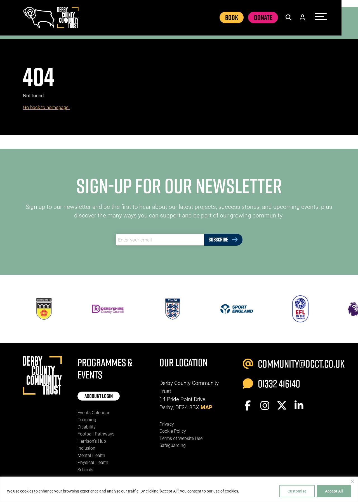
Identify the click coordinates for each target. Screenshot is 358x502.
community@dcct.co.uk (295, 364)
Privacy (166, 424)
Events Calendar (93, 412)
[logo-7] (162, 309)
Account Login (98, 396)
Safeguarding (172, 445)
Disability (86, 427)
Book (231, 17)
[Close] (352, 481)
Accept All (334, 491)
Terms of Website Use (180, 438)
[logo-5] (34, 309)
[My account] (302, 17)
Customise (297, 491)
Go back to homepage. (46, 107)
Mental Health (91, 455)
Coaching (86, 419)
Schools (85, 469)
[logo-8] (227, 309)
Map (206, 407)
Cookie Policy (172, 431)
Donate (263, 17)
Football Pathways (95, 434)
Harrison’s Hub (91, 441)
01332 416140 (278, 383)
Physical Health (92, 462)
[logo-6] (98, 309)
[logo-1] (291, 309)
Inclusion (86, 448)
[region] (179, 489)
